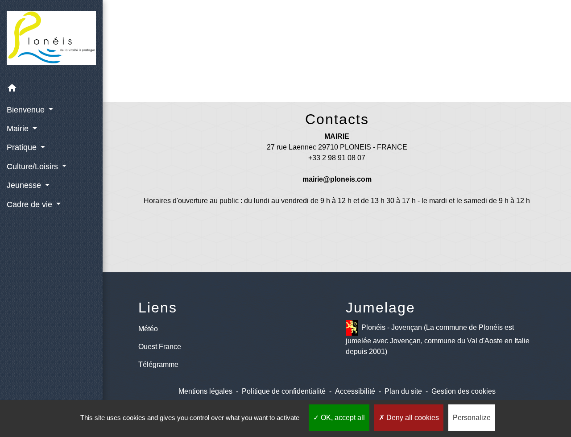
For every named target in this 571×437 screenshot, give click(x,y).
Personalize (472, 417)
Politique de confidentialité (284, 391)
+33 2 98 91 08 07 (336, 158)
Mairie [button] (19, 128)
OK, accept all (342, 417)
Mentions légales (205, 391)
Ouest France (159, 346)
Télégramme (158, 364)
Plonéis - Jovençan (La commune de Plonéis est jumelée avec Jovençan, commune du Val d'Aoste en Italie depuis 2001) (438, 339)
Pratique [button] (23, 147)
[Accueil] (51, 40)
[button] (51, 89)
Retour (337, 61)
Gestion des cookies (463, 391)
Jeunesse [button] (25, 185)
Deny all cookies (412, 417)
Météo (148, 329)
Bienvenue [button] (27, 109)
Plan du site (403, 391)
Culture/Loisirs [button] (33, 166)
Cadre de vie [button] (30, 204)
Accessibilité (355, 391)
